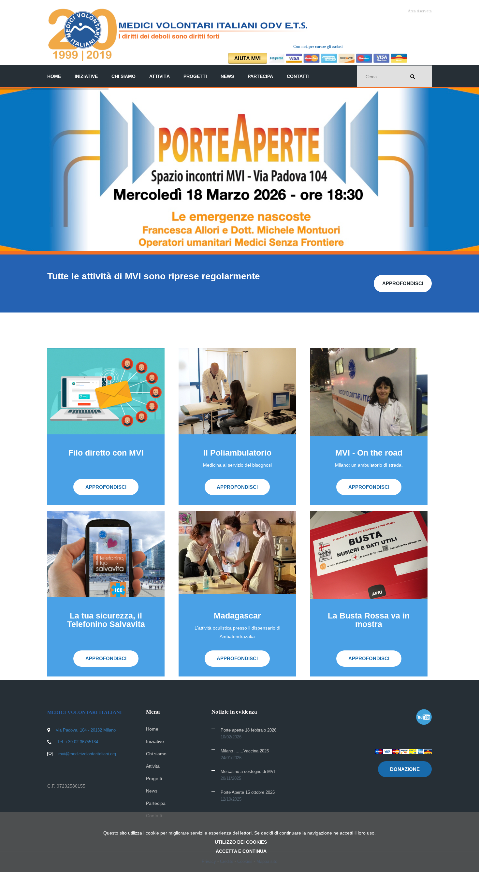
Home (54, 76)
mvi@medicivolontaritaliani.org (87, 753)
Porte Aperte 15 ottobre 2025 (248, 792)
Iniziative (86, 76)
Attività (159, 76)
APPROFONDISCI (109, 202)
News (227, 76)
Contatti (298, 76)
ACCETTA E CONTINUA (241, 851)
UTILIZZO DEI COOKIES (241, 842)
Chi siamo (123, 76)
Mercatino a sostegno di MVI (248, 771)
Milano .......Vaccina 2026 (245, 750)
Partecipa (260, 76)
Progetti (195, 76)
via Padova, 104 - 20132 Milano (86, 730)
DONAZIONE (405, 769)
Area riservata (420, 10)
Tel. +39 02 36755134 (77, 741)
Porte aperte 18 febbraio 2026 (248, 730)
